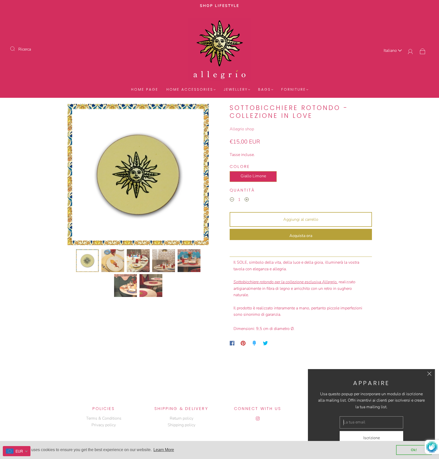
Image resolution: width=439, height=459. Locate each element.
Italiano (391, 50)
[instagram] (257, 418)
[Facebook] (232, 343)
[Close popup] (429, 374)
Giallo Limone (253, 176)
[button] (82, 175)
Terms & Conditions (103, 418)
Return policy (181, 418)
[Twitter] (265, 343)
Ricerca (24, 49)
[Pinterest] (243, 343)
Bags (264, 89)
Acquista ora (300, 236)
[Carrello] (422, 50)
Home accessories (189, 89)
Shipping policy (181, 425)
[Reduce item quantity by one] (232, 200)
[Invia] (15, 48)
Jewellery (236, 89)
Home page (144, 89)
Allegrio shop (242, 129)
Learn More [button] (163, 450)
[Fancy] (254, 343)
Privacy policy (103, 425)
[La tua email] (371, 422)
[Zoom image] (138, 175)
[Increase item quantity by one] (246, 200)
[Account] (410, 50)
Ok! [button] (414, 450)
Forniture (293, 89)
